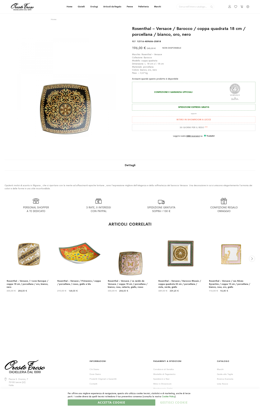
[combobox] (195, 6)
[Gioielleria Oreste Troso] (22, 6)
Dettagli (130, 165)
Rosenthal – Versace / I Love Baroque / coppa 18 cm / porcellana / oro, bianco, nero (27, 284)
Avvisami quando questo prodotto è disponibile (155, 78)
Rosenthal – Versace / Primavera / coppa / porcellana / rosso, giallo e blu (79, 282)
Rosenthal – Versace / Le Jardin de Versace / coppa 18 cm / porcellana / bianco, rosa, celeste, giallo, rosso (127, 284)
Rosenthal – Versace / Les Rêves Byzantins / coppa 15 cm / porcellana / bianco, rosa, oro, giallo (229, 284)
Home (69, 6)
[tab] (130, 165)
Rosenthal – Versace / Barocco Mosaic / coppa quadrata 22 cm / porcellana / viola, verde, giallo (179, 284)
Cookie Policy (168, 396)
